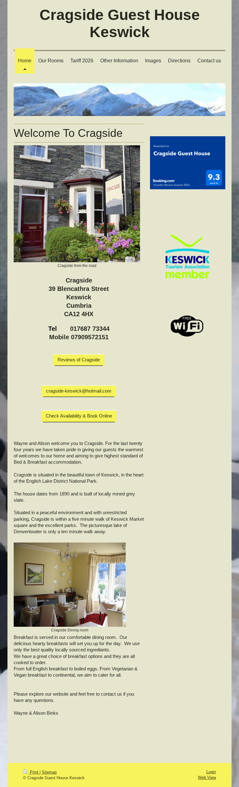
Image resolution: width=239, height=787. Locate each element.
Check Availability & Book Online (79, 415)
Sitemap (49, 772)
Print (34, 772)
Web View (207, 777)
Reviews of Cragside (79, 359)
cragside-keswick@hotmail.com (78, 391)
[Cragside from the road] (77, 203)
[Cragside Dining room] (70, 585)
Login (211, 772)
